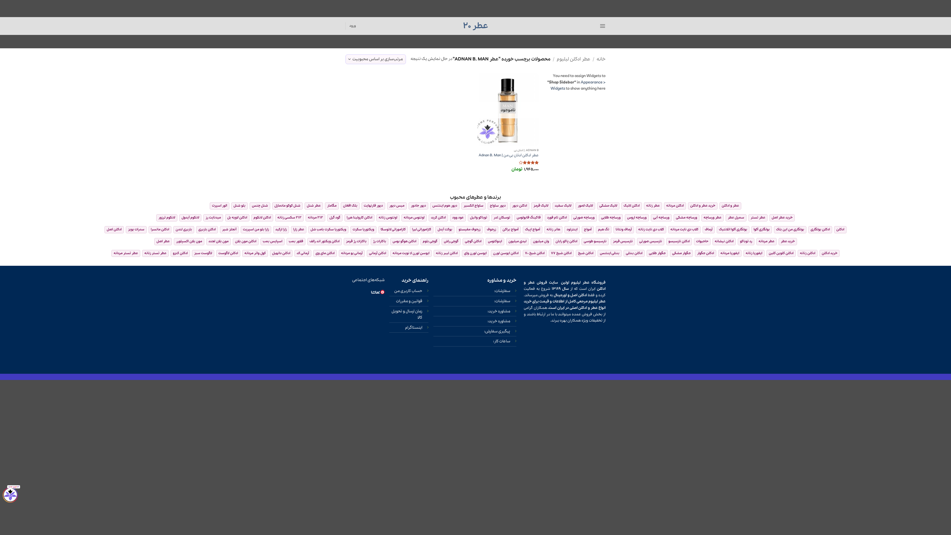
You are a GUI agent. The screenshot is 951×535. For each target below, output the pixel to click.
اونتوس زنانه (388, 217)
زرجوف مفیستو (469, 229)
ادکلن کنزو (180, 253)
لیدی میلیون (517, 241)
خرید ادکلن (829, 253)
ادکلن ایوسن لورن (506, 253)
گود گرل (334, 217)
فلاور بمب (296, 241)
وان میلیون (541, 241)
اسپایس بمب (272, 241)
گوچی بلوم (430, 241)
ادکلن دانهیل (281, 253)
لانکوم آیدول (190, 217)
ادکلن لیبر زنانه (447, 253)
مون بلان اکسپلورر (189, 241)
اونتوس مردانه (414, 217)
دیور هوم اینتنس (444, 205)
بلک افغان (350, 205)
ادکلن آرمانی (377, 253)
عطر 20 (475, 26)
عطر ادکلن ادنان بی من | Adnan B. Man (509, 155)
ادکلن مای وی (325, 253)
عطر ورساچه (712, 217)
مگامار (332, 205)
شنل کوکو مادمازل (287, 205)
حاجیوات (702, 241)
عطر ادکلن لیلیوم (573, 59)
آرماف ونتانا (624, 229)
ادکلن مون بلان (245, 241)
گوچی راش (451, 241)
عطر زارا (298, 229)
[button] (603, 26)
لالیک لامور (585, 205)
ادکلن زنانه (807, 253)
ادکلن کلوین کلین (781, 253)
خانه (601, 59)
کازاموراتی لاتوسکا (393, 229)
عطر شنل (314, 205)
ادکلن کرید (438, 217)
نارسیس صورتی (650, 241)
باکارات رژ (379, 241)
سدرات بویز (136, 229)
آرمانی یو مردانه (352, 253)
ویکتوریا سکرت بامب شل (328, 229)
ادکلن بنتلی (634, 253)
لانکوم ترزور (166, 217)
